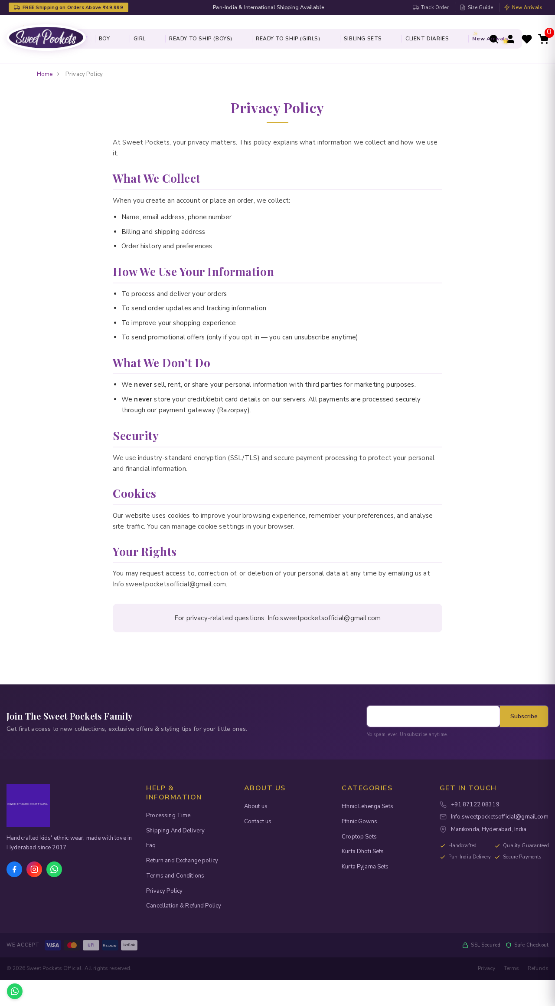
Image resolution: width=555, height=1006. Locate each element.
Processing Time (168, 815)
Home (45, 74)
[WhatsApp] (54, 869)
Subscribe (524, 716)
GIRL (140, 38)
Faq (151, 845)
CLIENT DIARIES (427, 38)
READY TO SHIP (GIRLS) (288, 38)
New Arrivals (527, 7)
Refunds (538, 968)
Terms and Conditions (175, 876)
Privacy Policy (164, 891)
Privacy (486, 968)
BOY (104, 38)
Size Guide (480, 7)
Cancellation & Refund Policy (183, 906)
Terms (511, 968)
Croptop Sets (359, 837)
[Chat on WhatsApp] (15, 991)
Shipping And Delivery (175, 831)
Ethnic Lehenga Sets (367, 806)
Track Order (435, 7)
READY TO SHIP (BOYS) (200, 38)
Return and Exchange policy (182, 861)
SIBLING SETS (363, 38)
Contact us (258, 821)
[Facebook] (14, 869)
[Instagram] (34, 869)
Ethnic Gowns (359, 821)
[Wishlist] (527, 38)
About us (256, 806)
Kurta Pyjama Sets (365, 867)
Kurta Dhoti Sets (363, 851)
